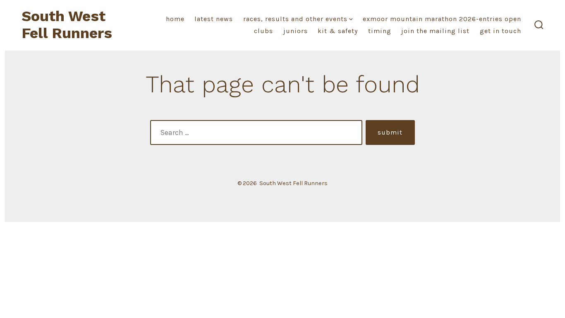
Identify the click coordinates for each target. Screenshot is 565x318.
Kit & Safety (338, 31)
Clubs (263, 31)
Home (175, 19)
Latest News (213, 19)
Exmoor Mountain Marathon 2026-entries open (442, 19)
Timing (379, 31)
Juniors (295, 31)
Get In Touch (500, 31)
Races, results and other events (295, 19)
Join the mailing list (435, 31)
